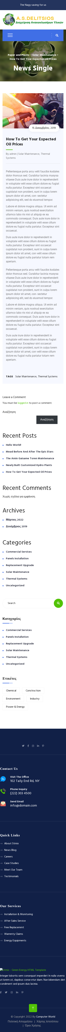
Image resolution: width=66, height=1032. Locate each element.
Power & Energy (15, 707)
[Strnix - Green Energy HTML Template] (23, 970)
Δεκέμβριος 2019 (16, 526)
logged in (23, 403)
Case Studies (11, 863)
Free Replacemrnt (14, 927)
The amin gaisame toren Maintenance (30, 458)
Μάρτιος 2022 (14, 520)
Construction (33, 691)
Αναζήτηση (9, 412)
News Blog (10, 850)
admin (12, 154)
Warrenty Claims (13, 934)
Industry (34, 699)
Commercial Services (19, 552)
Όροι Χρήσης (33, 1026)
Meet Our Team (13, 870)
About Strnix (11, 844)
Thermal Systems (48, 376)
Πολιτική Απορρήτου (20, 1022)
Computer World (45, 1017)
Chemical (11, 691)
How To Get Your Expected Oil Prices (29, 472)
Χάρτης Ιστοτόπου (47, 1022)
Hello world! (13, 445)
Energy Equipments (15, 941)
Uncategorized (15, 585)
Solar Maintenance (28, 154)
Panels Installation (17, 558)
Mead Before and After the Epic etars (29, 452)
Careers (8, 857)
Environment (13, 699)
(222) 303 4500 (20, 793)
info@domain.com (23, 805)
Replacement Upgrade (20, 565)
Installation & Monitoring (18, 914)
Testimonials (11, 876)
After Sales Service (15, 921)
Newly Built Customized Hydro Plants (29, 465)
